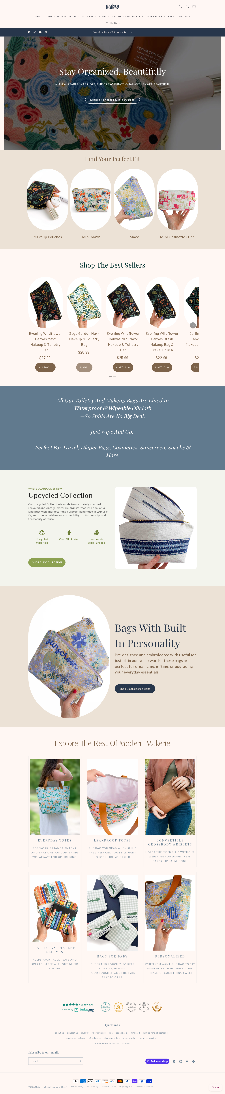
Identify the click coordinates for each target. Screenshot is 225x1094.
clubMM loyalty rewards (93, 1032)
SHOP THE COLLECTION (47, 562)
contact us (72, 1032)
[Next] (193, 325)
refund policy (94, 1038)
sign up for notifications (155, 1032)
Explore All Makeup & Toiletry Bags (112, 99)
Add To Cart (45, 367)
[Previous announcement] (80, 32)
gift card (135, 1032)
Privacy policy (92, 1087)
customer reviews (75, 1038)
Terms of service (108, 1087)
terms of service (147, 1038)
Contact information (144, 1087)
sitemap (126, 1043)
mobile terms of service (107, 1043)
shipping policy (112, 1038)
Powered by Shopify (59, 1087)
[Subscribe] (80, 1061)
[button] (54, 16)
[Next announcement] (145, 32)
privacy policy (130, 1038)
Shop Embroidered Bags (135, 688)
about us (59, 1032)
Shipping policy (126, 1087)
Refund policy (77, 1087)
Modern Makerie (42, 1087)
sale (111, 1032)
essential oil (122, 1032)
